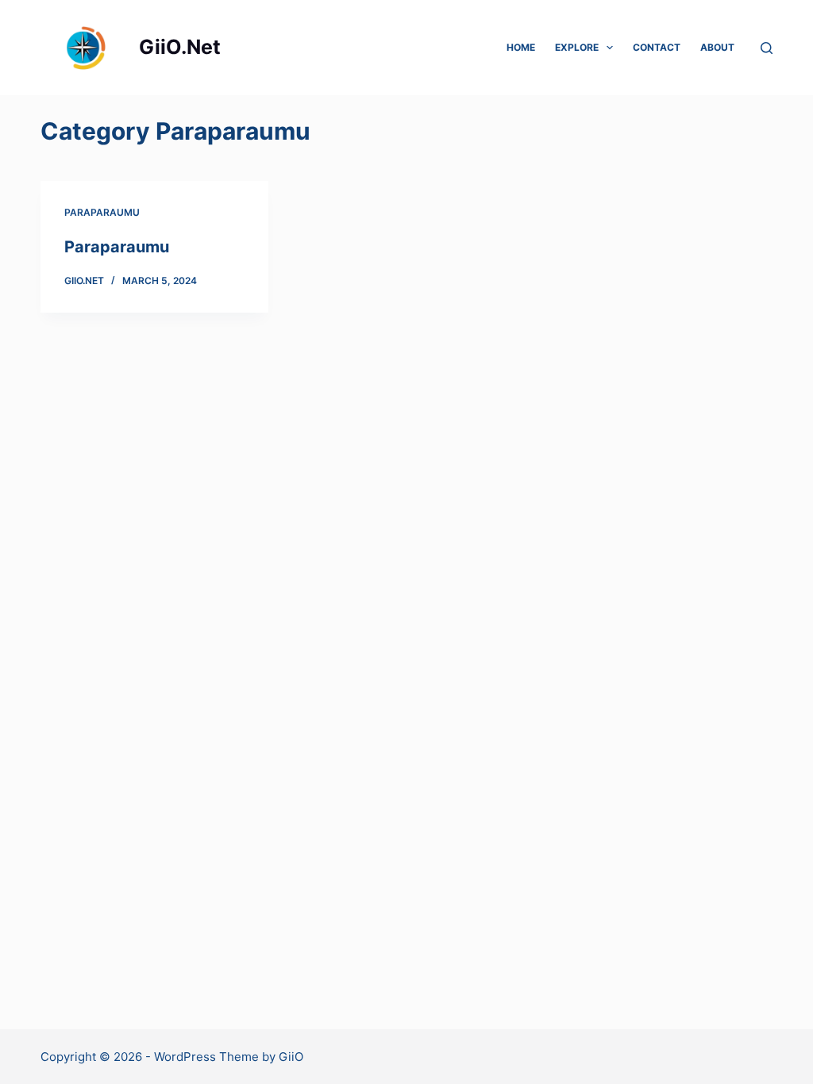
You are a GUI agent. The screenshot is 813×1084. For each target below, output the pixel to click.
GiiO (291, 1056)
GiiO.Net (180, 47)
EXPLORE (577, 47)
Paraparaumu (102, 212)
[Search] (767, 48)
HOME (521, 47)
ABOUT (717, 47)
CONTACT (656, 47)
